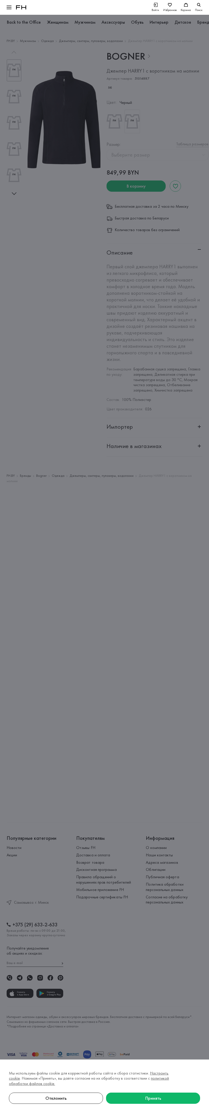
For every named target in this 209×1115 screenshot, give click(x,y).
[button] (9, 7)
